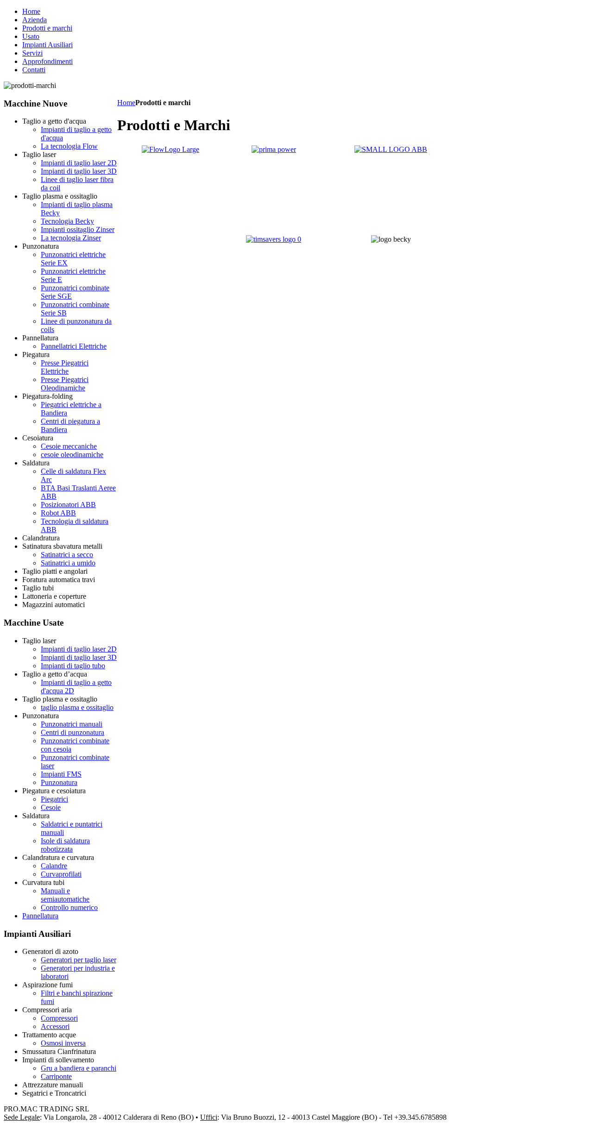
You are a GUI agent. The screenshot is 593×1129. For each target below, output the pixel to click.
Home (126, 103)
